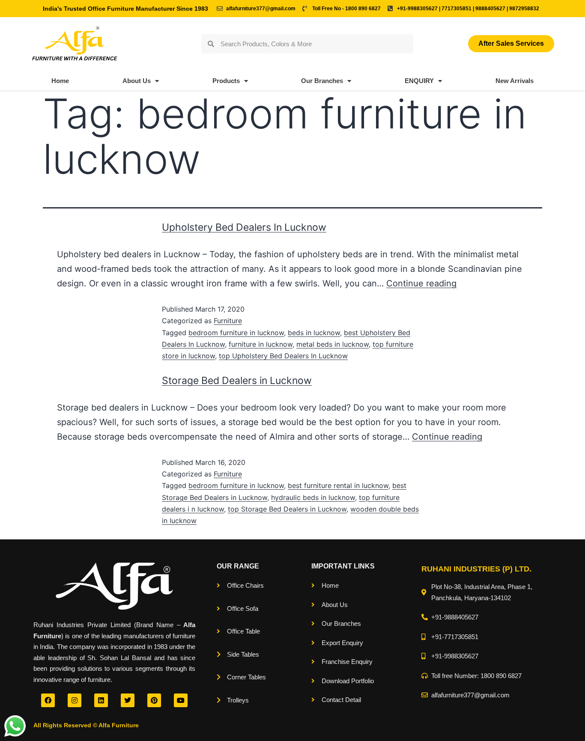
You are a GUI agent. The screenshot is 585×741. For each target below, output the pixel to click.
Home (60, 80)
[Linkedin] (101, 700)
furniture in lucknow (260, 344)
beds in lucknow (314, 332)
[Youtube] (181, 700)
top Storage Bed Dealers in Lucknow (287, 509)
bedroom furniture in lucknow (236, 332)
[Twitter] (127, 700)
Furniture (228, 320)
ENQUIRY (419, 80)
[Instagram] (74, 700)
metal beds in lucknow (332, 344)
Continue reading (421, 283)
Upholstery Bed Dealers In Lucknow (244, 227)
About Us (136, 80)
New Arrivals (514, 80)
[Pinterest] (154, 700)
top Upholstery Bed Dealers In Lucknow (283, 355)
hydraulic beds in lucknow (313, 497)
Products (226, 80)
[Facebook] (48, 700)
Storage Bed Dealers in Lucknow (237, 381)
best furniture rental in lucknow (338, 485)
